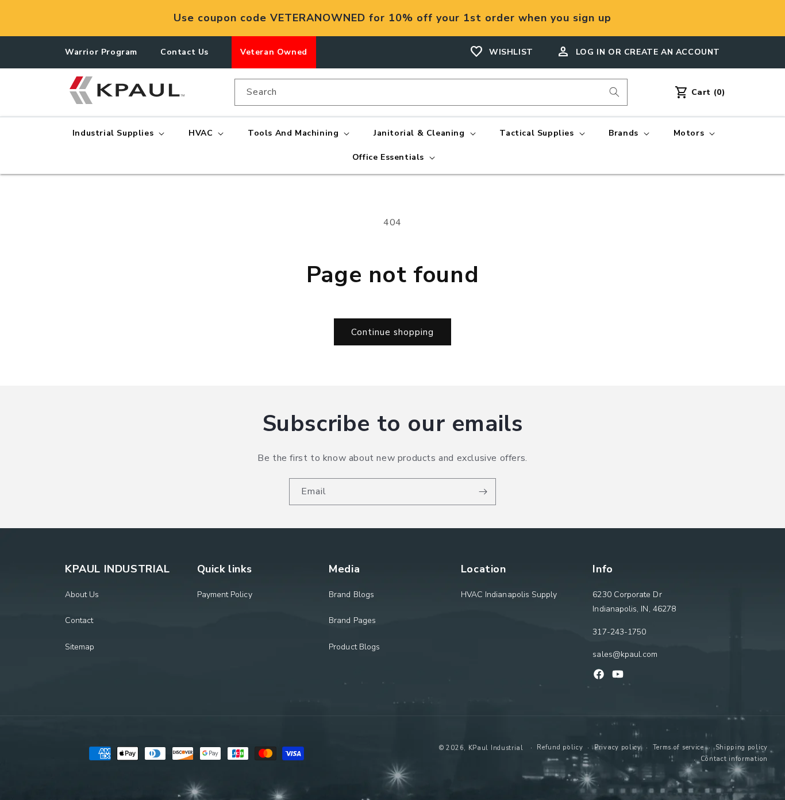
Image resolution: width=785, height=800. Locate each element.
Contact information (734, 759)
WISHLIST (511, 52)
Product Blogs (354, 646)
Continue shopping (392, 332)
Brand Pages (352, 620)
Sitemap (80, 646)
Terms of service (678, 747)
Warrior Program (101, 52)
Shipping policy (741, 747)
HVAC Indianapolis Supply (509, 594)
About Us (82, 594)
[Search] (614, 92)
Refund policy (560, 747)
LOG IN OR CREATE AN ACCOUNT (648, 52)
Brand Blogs (351, 594)
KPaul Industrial (496, 748)
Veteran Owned (273, 52)
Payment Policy (224, 594)
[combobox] (431, 92)
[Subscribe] (482, 491)
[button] (117, 133)
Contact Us (184, 52)
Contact (79, 620)
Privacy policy (617, 747)
